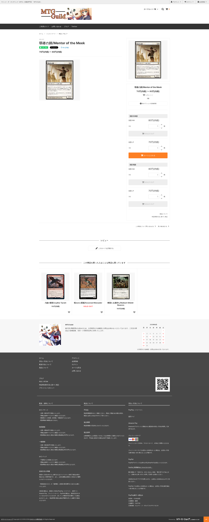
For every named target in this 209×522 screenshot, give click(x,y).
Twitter (74, 26)
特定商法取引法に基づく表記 (49, 385)
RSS (40, 381)
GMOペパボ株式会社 (36, 519)
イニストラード (51, 34)
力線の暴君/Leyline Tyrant (55, 303)
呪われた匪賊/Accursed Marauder (88, 303)
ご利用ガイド (44, 26)
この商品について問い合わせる (145, 226)
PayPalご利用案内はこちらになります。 (140, 467)
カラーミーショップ (7, 519)
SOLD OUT (149, 134)
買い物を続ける (162, 226)
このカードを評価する (106, 248)
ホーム (41, 34)
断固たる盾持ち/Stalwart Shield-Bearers (121, 304)
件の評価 (65, 47)
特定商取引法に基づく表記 (160, 216)
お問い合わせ (56, 26)
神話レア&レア (63, 34)
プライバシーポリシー (46, 388)
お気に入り (149, 95)
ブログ (66, 26)
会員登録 (202, 2)
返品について (164, 214)
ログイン (189, 2)
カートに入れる (149, 155)
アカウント (176, 2)
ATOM (46, 381)
